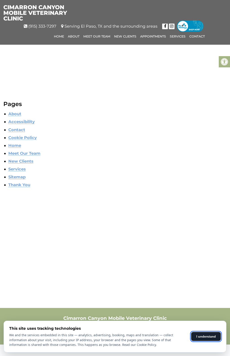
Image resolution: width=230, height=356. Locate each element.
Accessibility (21, 121)
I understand (206, 336)
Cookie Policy (22, 137)
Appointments (153, 36)
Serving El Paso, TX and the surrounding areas (110, 26)
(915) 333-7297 (42, 26)
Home (59, 36)
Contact (197, 36)
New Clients (125, 36)
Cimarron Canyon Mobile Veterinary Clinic (35, 12)
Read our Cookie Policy (139, 345)
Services (178, 36)
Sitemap (17, 177)
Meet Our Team (96, 36)
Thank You (19, 184)
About (74, 36)
